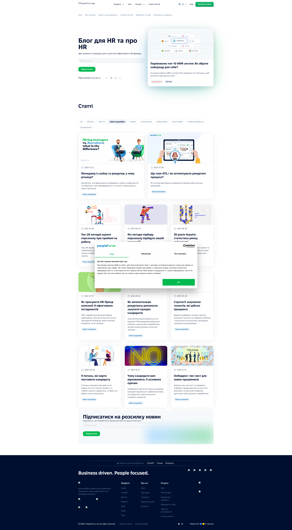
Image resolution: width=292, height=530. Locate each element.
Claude (160, 463)
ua (183, 4)
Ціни (130, 4)
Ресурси (138, 4)
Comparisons (86, 127)
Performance (146, 122)
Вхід (191, 4)
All (81, 122)
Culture (133, 122)
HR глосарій (90, 15)
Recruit (124, 497)
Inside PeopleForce (196, 122)
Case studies (177, 122)
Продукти (117, 4)
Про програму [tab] (180, 254)
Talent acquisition (117, 122)
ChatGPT (150, 463)
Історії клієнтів (154, 4)
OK (178, 282)
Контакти (145, 506)
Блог (80, 15)
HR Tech (90, 122)
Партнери (145, 493)
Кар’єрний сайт (147, 502)
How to (102, 122)
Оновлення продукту (163, 15)
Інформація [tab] (146, 254)
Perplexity (169, 463)
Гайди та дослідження (107, 15)
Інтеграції (145, 497)
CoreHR (124, 493)
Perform (124, 502)
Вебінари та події (143, 15)
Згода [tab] (111, 254)
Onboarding (162, 122)
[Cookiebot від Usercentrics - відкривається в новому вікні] (185, 246)
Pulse (123, 511)
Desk (123, 506)
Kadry (123, 488)
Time (123, 515)
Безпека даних (126, 524)
